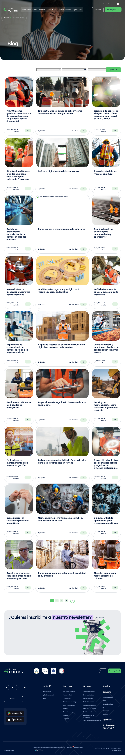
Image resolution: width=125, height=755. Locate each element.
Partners (107, 719)
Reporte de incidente (89, 705)
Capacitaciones (108, 697)
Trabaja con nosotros (109, 726)
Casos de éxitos (108, 704)
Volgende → (72, 601)
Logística (66, 719)
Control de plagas (68, 712)
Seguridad (66, 715)
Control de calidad (69, 705)
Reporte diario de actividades (88, 716)
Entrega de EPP (88, 698)
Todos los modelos (89, 691)
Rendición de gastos (89, 708)
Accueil (6, 18)
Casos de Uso (52, 10)
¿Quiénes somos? (48, 695)
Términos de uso (116, 750)
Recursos (68, 10)
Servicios (106, 711)
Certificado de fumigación (91, 712)
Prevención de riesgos (70, 702)
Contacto (106, 714)
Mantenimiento (67, 695)
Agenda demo (77, 10)
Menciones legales (100, 749)
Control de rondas (88, 702)
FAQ (104, 707)
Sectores (42, 10)
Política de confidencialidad (113, 749)
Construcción (67, 698)
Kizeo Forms (47, 691)
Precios (61, 10)
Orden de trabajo (88, 695)
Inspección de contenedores (92, 720)
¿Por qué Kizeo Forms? (29, 10)
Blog (44, 698)
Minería (65, 708)
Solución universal (69, 691)
